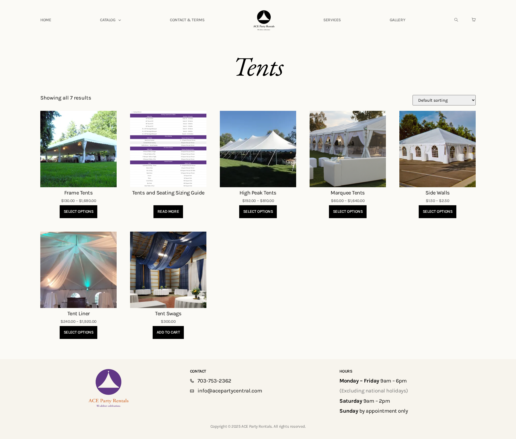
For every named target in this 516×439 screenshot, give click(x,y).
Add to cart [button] (168, 332)
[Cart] (474, 19)
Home (45, 19)
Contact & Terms (187, 19)
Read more (168, 211)
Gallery (397, 19)
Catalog (107, 19)
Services (332, 19)
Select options (79, 211)
